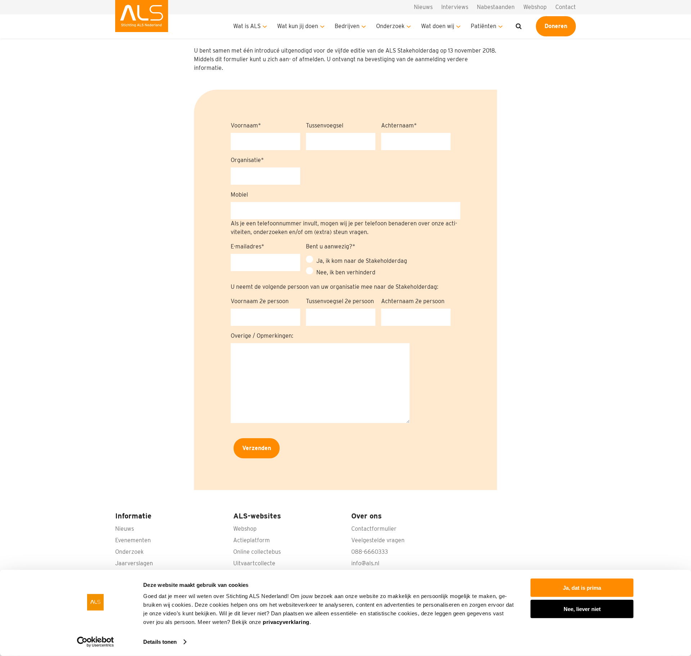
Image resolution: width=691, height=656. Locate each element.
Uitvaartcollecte (254, 563)
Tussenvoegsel (324, 125)
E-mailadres (246, 246)
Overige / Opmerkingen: (262, 335)
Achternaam (397, 125)
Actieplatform (251, 540)
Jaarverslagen (134, 563)
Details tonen (160, 642)
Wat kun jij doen (297, 26)
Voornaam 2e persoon (260, 301)
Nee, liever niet (582, 609)
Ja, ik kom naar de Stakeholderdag (361, 260)
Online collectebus (257, 551)
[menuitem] (141, 19)
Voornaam (244, 125)
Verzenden (256, 448)
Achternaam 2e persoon (412, 301)
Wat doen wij (437, 26)
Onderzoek (390, 26)
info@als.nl (365, 563)
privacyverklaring (286, 622)
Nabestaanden (496, 7)
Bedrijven (347, 26)
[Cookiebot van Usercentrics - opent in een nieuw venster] (95, 642)
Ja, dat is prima (582, 588)
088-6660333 (369, 551)
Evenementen (133, 540)
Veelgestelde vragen (378, 540)
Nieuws (423, 7)
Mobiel (239, 194)
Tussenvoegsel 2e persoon (340, 301)
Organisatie (246, 160)
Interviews (454, 7)
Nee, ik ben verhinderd (345, 272)
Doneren (556, 26)
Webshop (535, 7)
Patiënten (483, 26)
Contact (565, 7)
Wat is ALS (247, 26)
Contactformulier (374, 528)
